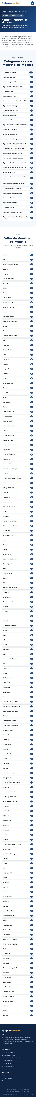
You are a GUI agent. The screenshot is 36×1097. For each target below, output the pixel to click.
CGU (18, 1089)
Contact (28, 1091)
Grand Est (10, 11)
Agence (12, 3)
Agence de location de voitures (12, 1058)
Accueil (4, 11)
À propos (5, 1075)
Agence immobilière (8, 1052)
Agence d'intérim (7, 1061)
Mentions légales (7, 1078)
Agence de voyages (8, 1066)
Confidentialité (25, 1089)
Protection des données (12, 1091)
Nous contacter (7, 1081)
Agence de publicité (8, 1063)
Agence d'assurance (8, 1055)
